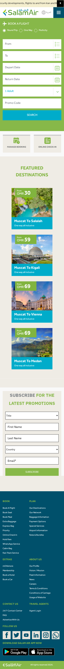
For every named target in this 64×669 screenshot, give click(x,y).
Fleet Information (37, 575)
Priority (6, 531)
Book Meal (7, 517)
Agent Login (35, 611)
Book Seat (7, 513)
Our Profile (34, 566)
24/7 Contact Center (12, 611)
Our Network (35, 513)
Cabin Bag (7, 549)
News (31, 580)
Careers (32, 584)
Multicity (43, 30)
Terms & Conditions (38, 589)
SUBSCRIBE (32, 471)
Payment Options (37, 522)
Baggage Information (39, 517)
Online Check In (10, 535)
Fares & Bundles (36, 535)
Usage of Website (37, 598)
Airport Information (38, 531)
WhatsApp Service (11, 544)
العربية (48, 12)
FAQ (5, 615)
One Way (28, 30)
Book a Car (7, 580)
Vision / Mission (36, 571)
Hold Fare (7, 540)
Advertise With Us (11, 620)
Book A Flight (9, 508)
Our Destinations (37, 508)
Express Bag (8, 526)
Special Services (36, 526)
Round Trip (12, 30)
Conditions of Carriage (39, 593)
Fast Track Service (11, 553)
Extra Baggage (9, 522)
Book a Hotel (9, 575)
